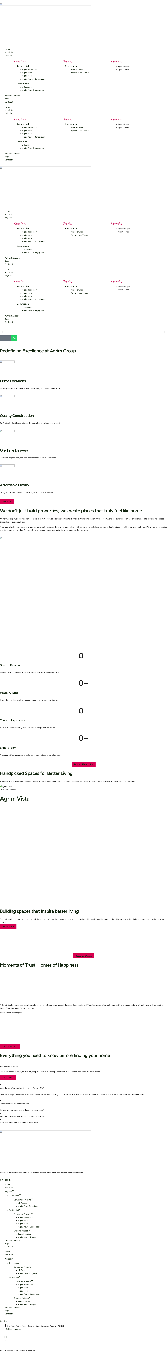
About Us (9, 110)
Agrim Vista (23, 1220)
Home (7, 107)
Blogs (7, 156)
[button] (2, 332)
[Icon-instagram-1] (8, 338)
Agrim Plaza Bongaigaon (28, 1206)
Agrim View (23, 1223)
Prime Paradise (24, 1234)
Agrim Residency (25, 1217)
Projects (8, 113)
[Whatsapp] (14, 338)
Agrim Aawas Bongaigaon (29, 1227)
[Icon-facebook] (3, 338)
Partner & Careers (12, 153)
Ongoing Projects (21, 1231)
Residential (14, 1210)
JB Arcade (22, 1203)
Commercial (14, 1196)
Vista (15, 798)
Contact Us (10, 160)
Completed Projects (22, 1200)
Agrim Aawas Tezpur (27, 1237)
